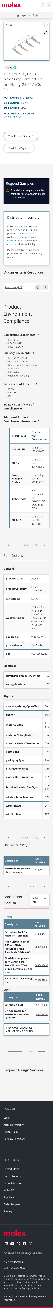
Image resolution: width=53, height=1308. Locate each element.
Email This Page (17, 148)
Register (36, 15)
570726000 (42, 1004)
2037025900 (41, 965)
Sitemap (7, 1296)
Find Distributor (12, 1176)
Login (48, 15)
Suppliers (9, 1197)
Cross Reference (13, 1183)
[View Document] (38, 287)
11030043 (40, 933)
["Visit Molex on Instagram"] (30, 1244)
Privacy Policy (11, 1131)
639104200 (41, 980)
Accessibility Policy (14, 1124)
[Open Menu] (49, 4)
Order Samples (12, 1204)
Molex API (9, 1190)
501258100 (9, 117)
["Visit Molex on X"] (19, 1244)
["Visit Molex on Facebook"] (25, 1244)
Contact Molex (11, 1169)
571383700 (42, 1014)
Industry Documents (17, 353)
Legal (7, 1117)
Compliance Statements (19, 335)
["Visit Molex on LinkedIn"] (6, 1244)
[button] (45, 32)
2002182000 (41, 947)
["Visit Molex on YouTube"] (12, 1244)
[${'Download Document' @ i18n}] (45, 287)
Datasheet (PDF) (14, 287)
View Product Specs (19, 136)
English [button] (23, 15)
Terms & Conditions (14, 1139)
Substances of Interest (19, 384)
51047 (38, 870)
